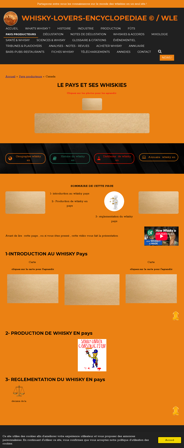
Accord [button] (169, 440)
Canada (50, 76)
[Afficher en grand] (92, 123)
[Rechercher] (160, 51)
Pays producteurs (30, 76)
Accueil (10, 76)
